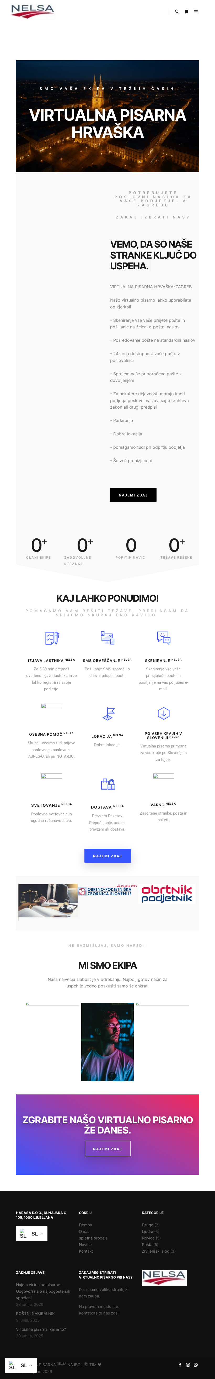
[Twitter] (119, 1067)
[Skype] (111, 1067)
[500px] (40, 1054)
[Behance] (48, 1054)
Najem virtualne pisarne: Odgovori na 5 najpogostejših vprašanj (43, 1291)
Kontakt (86, 1251)
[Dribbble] (56, 1054)
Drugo (147, 1224)
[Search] (177, 11)
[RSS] (158, 1046)
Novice (85, 1244)
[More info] (186, 11)
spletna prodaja (93, 1238)
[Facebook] (64, 1054)
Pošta (147, 1244)
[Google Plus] (103, 1067)
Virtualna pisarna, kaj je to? (41, 1329)
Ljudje (147, 1231)
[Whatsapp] (195, 1364)
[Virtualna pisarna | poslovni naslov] (32, 12)
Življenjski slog (155, 1251)
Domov (85, 1224)
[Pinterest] (150, 1046)
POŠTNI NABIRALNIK (35, 1313)
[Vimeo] (174, 1046)
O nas (84, 1231)
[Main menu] (196, 11)
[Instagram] (188, 1364)
